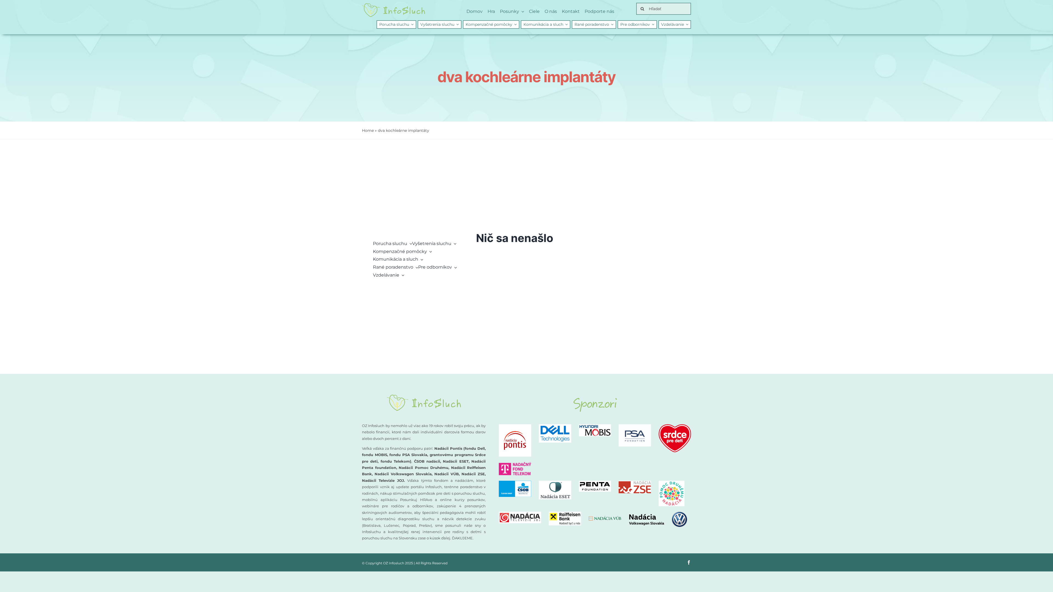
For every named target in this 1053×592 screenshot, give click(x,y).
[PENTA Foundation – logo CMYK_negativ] (595, 482)
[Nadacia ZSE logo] (635, 482)
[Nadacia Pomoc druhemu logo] (671, 482)
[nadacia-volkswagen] (658, 513)
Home (368, 130)
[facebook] (689, 562)
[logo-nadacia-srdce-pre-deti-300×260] (675, 426)
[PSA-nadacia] (635, 426)
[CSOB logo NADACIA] (515, 482)
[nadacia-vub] (605, 518)
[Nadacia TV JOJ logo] (520, 513)
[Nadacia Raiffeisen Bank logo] (565, 513)
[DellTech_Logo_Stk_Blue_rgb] (555, 426)
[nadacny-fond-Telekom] (515, 464)
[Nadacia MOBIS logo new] (595, 426)
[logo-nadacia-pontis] (515, 426)
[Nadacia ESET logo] (555, 482)
